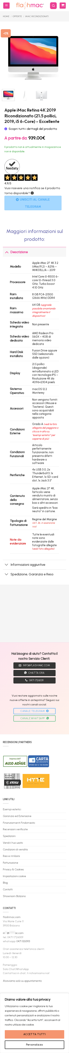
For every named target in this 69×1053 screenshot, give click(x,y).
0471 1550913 (23, 941)
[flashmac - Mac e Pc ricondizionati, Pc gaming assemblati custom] (30, 5)
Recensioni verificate (15, 829)
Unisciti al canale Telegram (35, 203)
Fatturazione (10, 862)
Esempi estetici (12, 809)
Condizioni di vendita (15, 849)
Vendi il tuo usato (13, 842)
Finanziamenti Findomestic (19, 822)
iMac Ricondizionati (37, 16)
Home (6, 16)
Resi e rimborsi (11, 855)
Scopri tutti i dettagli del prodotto (33, 129)
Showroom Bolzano (14, 896)
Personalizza (34, 1044)
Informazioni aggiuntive (28, 565)
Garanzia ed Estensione (17, 816)
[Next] (58, 55)
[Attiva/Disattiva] (6, 252)
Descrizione (19, 252)
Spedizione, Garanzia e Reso (32, 574)
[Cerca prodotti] (53, 5)
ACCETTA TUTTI (34, 1034)
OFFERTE (17, 16)
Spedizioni (9, 836)
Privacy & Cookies (13, 869)
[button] (6, 5)
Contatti (8, 889)
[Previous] (8, 55)
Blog (5, 882)
